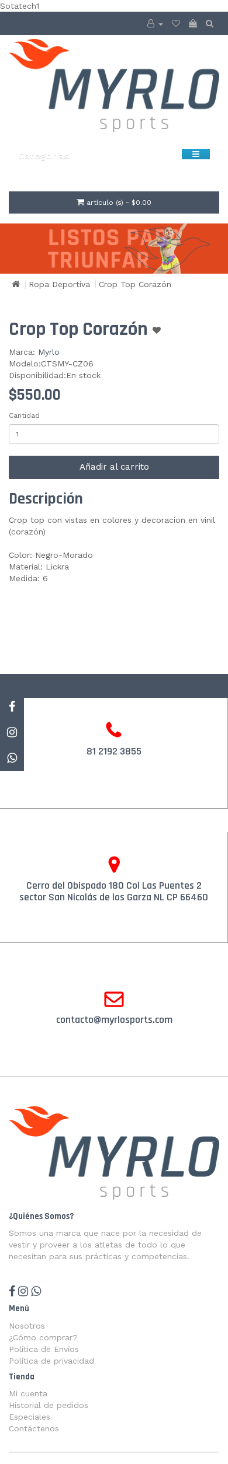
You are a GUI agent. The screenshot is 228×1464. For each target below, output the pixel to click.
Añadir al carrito (114, 467)
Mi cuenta (28, 1393)
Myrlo (49, 352)
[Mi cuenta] (155, 23)
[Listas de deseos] (176, 23)
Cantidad (24, 415)
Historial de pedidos (48, 1405)
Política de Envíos (44, 1349)
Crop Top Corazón (135, 284)
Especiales (29, 1416)
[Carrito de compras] (193, 23)
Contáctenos (34, 1428)
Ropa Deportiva (59, 284)
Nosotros (27, 1325)
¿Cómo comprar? (43, 1337)
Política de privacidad (51, 1360)
